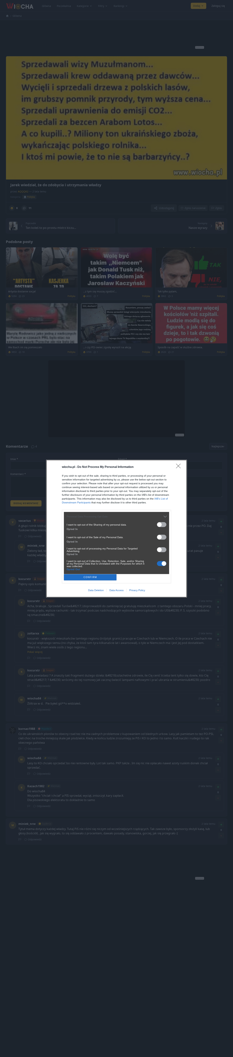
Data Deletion (96, 590)
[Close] (179, 467)
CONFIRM (90, 577)
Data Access (116, 590)
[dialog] (116, 528)
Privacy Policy (137, 590)
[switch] (161, 524)
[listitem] (116, 516)
